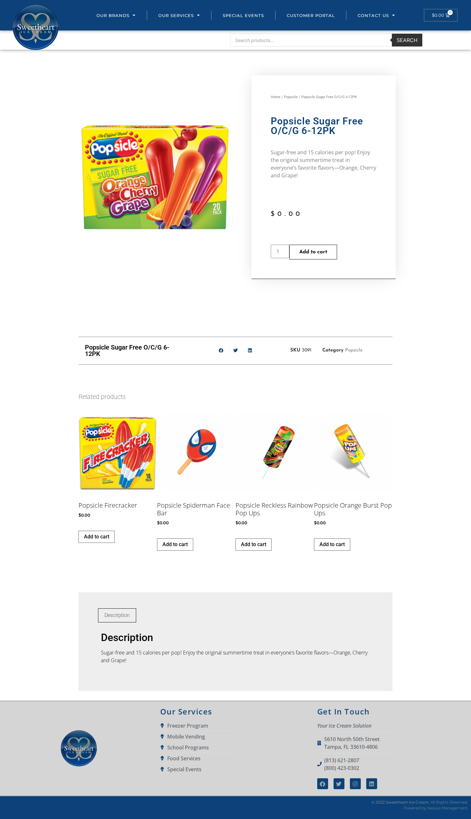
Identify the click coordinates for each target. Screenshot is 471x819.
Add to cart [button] (96, 537)
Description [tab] (117, 615)
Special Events (243, 15)
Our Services (176, 15)
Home (275, 97)
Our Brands (112, 15)
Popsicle (291, 97)
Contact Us (373, 15)
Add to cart (313, 252)
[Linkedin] (371, 783)
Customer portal (311, 15)
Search (407, 40)
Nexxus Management (447, 808)
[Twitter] (339, 783)
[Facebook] (322, 783)
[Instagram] (355, 783)
